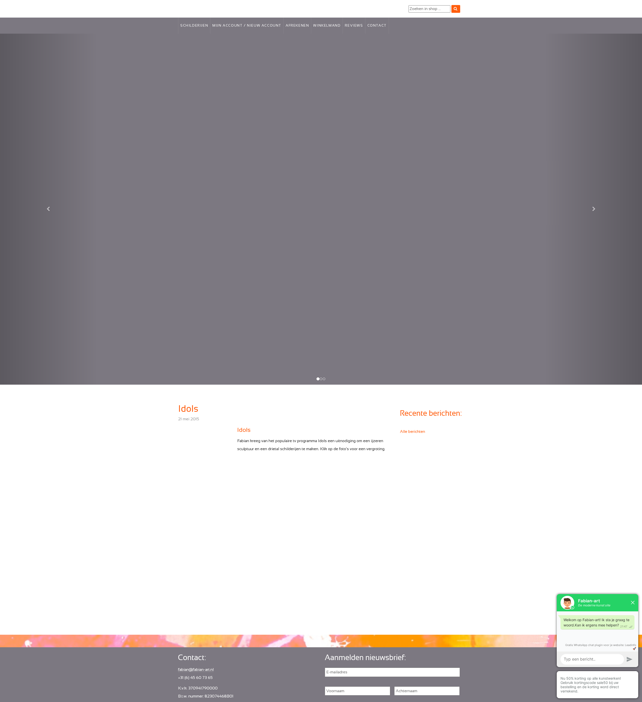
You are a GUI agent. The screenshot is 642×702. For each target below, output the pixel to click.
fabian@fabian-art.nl (196, 669)
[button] (48, 209)
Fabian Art (187, 8)
